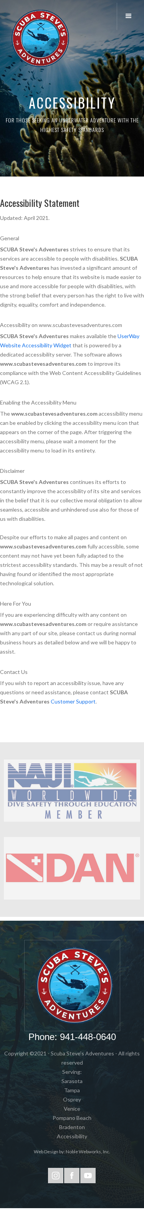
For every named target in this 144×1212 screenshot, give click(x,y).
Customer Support (73, 701)
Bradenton (72, 1127)
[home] (38, 38)
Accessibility (72, 1136)
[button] (130, 16)
